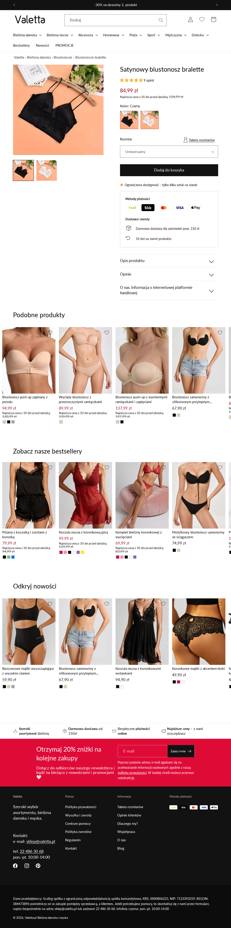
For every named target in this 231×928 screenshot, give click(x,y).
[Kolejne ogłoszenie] (217, 5)
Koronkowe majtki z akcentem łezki (198, 668)
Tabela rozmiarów (202, 140)
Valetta (19, 57)
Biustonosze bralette (90, 57)
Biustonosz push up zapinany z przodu (25, 399)
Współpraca (126, 832)
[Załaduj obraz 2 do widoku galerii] (46, 170)
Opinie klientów (129, 815)
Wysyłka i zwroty (78, 815)
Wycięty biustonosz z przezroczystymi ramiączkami (80, 399)
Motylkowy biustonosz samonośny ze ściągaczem (198, 534)
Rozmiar (126, 139)
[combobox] (116, 20)
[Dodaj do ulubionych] (50, 332)
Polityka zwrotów (78, 832)
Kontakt (71, 848)
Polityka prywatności (80, 807)
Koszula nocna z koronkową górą (83, 532)
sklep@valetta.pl (40, 841)
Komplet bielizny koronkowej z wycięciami (139, 534)
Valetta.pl (31, 917)
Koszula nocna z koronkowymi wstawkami (138, 670)
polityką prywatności (132, 773)
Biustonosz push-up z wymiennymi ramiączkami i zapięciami (141, 399)
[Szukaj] (161, 20)
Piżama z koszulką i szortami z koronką (24, 534)
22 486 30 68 (32, 851)
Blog (120, 848)
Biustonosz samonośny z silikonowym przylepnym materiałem (190, 399)
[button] (27, 35)
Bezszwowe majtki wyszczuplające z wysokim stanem (28, 670)
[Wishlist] (202, 19)
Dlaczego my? (127, 823)
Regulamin (73, 840)
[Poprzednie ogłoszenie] (14, 5)
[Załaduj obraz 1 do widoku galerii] (23, 170)
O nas (121, 840)
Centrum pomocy (78, 823)
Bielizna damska (39, 57)
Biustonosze (63, 57)
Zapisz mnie (178, 751)
